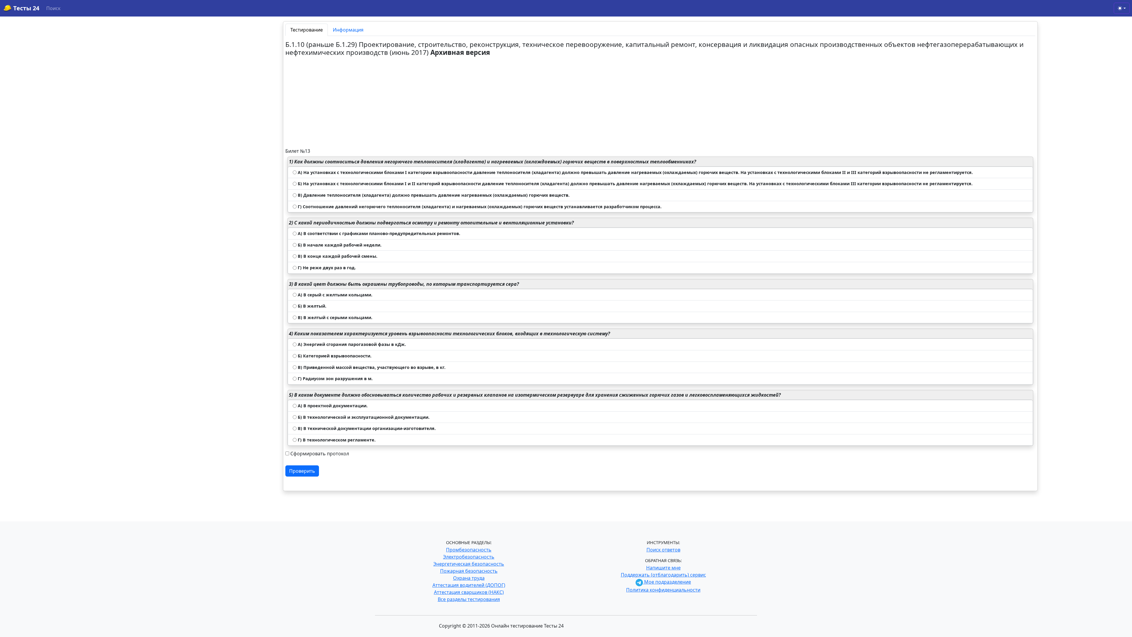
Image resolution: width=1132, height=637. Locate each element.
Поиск (53, 8)
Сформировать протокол (319, 453)
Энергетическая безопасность (468, 564)
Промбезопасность (468, 549)
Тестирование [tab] (306, 30)
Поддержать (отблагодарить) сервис (663, 575)
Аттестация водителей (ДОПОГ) (468, 585)
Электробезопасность (468, 557)
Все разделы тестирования (469, 599)
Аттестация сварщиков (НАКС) (469, 592)
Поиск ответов (663, 549)
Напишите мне (663, 567)
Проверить (302, 471)
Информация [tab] (348, 30)
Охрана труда (469, 578)
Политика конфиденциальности (663, 590)
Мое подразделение (667, 582)
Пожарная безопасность (469, 571)
